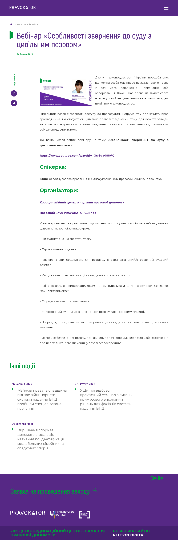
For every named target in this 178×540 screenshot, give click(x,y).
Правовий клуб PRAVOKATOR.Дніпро (68, 213)
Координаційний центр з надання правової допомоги (82, 202)
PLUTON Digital (129, 535)
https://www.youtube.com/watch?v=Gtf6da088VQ (77, 155)
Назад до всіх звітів (26, 24)
